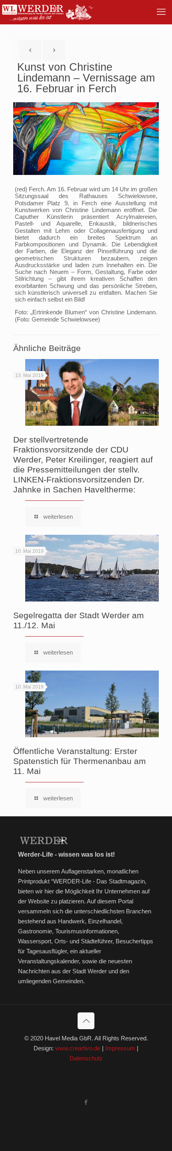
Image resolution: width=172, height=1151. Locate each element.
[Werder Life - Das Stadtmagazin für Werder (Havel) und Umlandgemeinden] (47, 12)
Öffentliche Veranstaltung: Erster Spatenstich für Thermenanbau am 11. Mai (79, 761)
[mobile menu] (161, 12)
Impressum (120, 1048)
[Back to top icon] (86, 1020)
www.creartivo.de (77, 1048)
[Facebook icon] (86, 1102)
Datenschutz (86, 1058)
